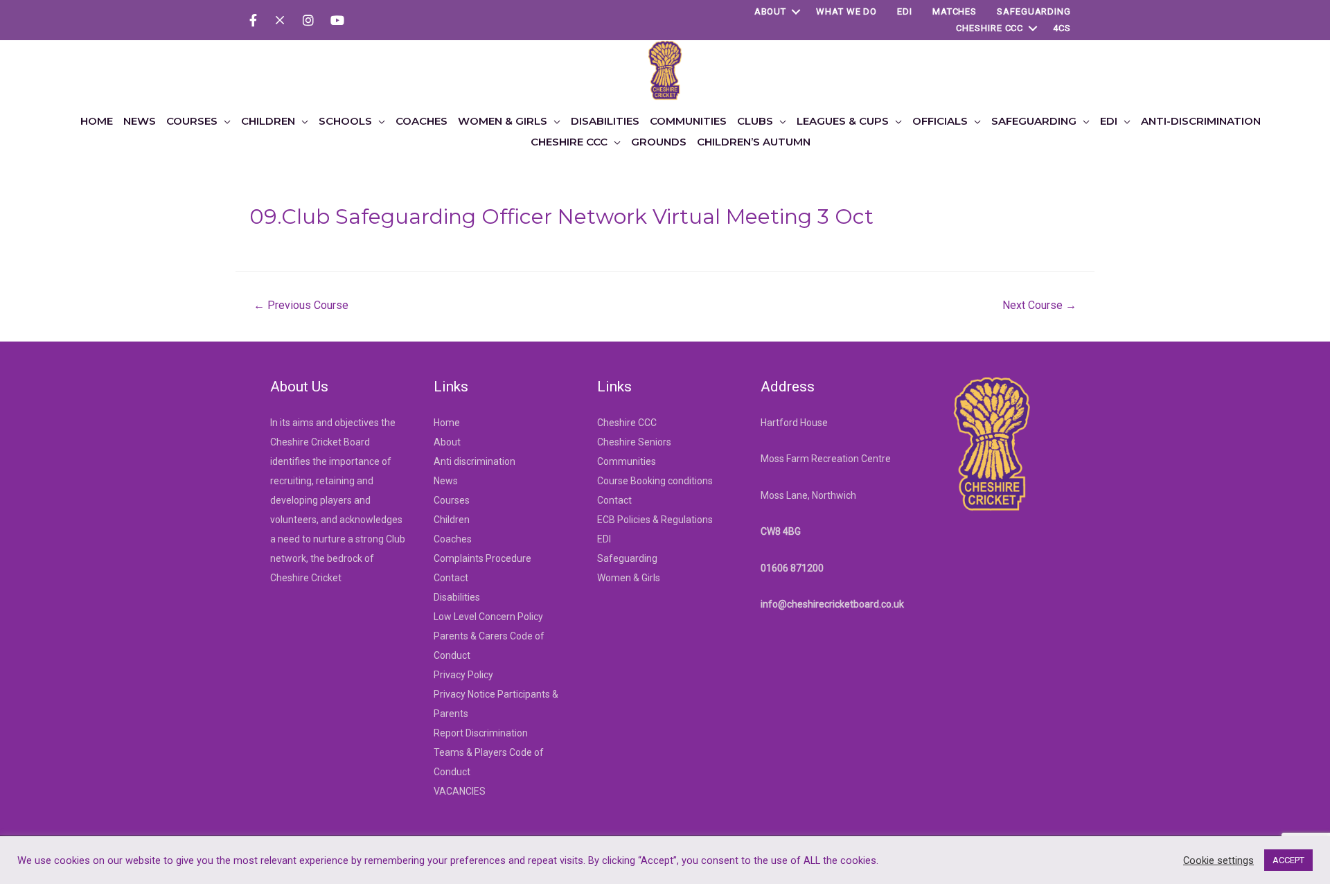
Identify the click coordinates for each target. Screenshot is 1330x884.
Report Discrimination (481, 733)
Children (452, 519)
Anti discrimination (474, 461)
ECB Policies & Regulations (655, 519)
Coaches (453, 539)
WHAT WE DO (846, 11)
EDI (904, 11)
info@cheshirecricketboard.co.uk (832, 604)
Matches (954, 11)
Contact (451, 577)
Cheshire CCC (989, 28)
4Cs (1062, 28)
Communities (626, 461)
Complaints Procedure (482, 558)
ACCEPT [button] (1288, 860)
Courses (452, 500)
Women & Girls (628, 577)
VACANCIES (460, 791)
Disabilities (457, 597)
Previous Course (301, 305)
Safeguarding (1034, 11)
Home (447, 422)
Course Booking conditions (655, 480)
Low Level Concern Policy (488, 616)
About (770, 11)
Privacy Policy (463, 674)
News (446, 480)
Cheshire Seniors (634, 442)
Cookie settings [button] (1218, 860)
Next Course (1039, 305)
